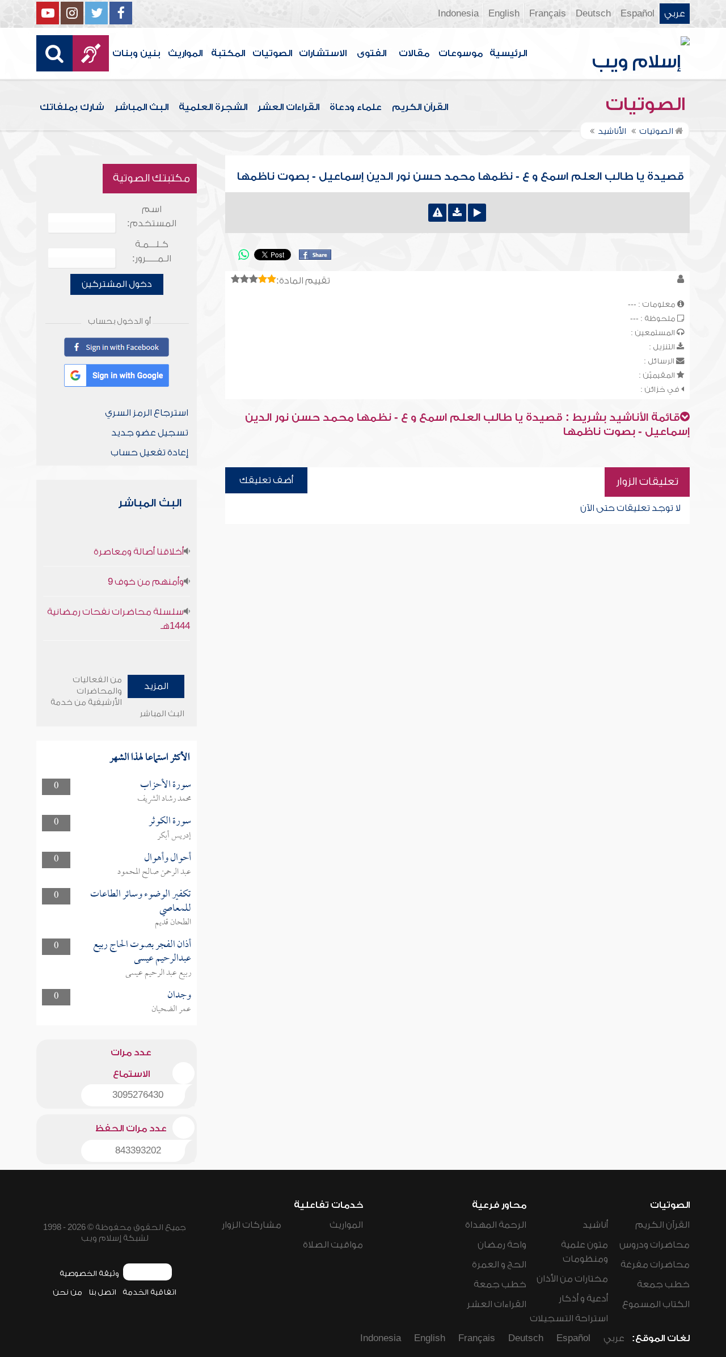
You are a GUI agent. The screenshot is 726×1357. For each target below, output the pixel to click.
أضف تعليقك (266, 480)
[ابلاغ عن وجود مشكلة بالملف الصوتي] (437, 213)
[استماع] (477, 213)
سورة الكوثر (170, 821)
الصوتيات (272, 53)
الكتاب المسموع (656, 1304)
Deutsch (593, 14)
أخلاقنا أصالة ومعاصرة (139, 552)
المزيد (156, 686)
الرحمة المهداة (495, 1225)
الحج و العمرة (499, 1264)
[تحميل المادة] (457, 213)
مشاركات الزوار (251, 1225)
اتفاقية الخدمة (149, 1292)
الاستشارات (323, 53)
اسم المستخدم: (151, 216)
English (504, 14)
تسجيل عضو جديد (149, 433)
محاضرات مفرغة (655, 1264)
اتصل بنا (102, 1292)
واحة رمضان (502, 1245)
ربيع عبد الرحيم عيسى (158, 973)
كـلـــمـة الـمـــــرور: (151, 251)
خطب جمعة (663, 1284)
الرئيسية (508, 53)
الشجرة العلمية (213, 107)
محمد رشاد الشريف (164, 799)
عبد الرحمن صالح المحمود (154, 872)
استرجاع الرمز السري (146, 413)
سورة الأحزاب (165, 785)
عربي (674, 14)
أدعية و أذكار (583, 1298)
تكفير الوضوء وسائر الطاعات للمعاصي (140, 901)
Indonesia (458, 14)
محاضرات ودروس (654, 1245)
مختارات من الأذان (572, 1279)
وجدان (179, 995)
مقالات (414, 53)
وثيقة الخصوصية (89, 1273)
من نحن (67, 1292)
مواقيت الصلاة (333, 1245)
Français (547, 14)
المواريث (185, 53)
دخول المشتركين (117, 284)
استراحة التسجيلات (569, 1318)
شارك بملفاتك (72, 107)
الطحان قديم (173, 923)
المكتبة (228, 53)
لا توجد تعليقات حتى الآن (630, 508)
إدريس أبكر (174, 836)
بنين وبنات (136, 53)
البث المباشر (141, 107)
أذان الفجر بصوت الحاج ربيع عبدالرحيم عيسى (142, 952)
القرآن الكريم (420, 107)
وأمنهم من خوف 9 (146, 582)
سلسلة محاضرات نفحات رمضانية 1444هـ (118, 619)
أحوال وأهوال (167, 858)
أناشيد (595, 1225)
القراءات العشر (288, 107)
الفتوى (371, 53)
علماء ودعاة (356, 107)
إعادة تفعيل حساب (149, 452)
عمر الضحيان (171, 1009)
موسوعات (460, 53)
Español (638, 14)
